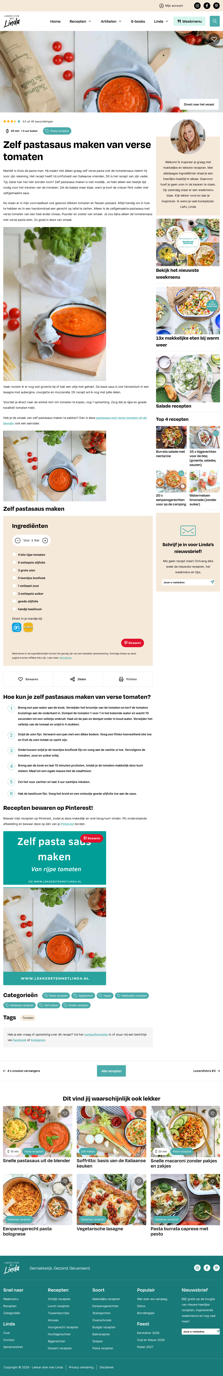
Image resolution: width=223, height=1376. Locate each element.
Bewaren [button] (134, 643)
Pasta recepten (59, 130)
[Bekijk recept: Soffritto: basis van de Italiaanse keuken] (111, 1131)
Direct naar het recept (199, 104)
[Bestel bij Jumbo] (28, 627)
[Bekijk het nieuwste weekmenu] (188, 251)
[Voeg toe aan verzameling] (214, 39)
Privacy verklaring (81, 1367)
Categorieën (11, 1313)
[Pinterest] (216, 5)
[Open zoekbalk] (215, 21)
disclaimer (66, 657)
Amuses (53, 1320)
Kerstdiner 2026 (148, 1333)
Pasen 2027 (145, 1347)
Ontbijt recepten (59, 1299)
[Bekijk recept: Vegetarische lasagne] (111, 1199)
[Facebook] (207, 5)
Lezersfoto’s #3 (204, 1071)
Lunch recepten (59, 1306)
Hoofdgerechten (59, 1334)
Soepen (97, 1341)
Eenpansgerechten (105, 1306)
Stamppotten (101, 1313)
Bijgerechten (56, 1341)
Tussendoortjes (58, 1313)
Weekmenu (192, 21)
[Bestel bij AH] (16, 627)
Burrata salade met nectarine (170, 453)
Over (6, 1333)
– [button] (17, 540)
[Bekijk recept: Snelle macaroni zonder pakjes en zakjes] (185, 1131)
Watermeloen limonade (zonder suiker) (203, 499)
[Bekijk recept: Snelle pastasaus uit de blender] (37, 1131)
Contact (9, 1340)
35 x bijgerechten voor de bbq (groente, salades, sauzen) (203, 458)
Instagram (38, 1040)
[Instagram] (197, 5)
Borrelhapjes (145, 1313)
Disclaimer (107, 1367)
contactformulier (96, 1034)
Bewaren (32, 679)
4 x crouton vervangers (23, 1071)
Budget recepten (104, 1327)
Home (55, 21)
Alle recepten (111, 1071)
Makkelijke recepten (134, 995)
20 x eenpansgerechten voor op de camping (171, 499)
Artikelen (108, 21)
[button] (5, 121)
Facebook (19, 1040)
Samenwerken (13, 1347)
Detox (141, 1306)
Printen (131, 679)
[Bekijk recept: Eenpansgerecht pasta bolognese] (37, 1199)
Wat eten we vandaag (152, 1299)
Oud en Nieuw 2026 (151, 1340)
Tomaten (28, 1017)
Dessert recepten (60, 1348)
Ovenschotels (101, 1320)
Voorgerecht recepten (63, 1327)
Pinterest (67, 824)
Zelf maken (51, 1005)
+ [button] (45, 540)
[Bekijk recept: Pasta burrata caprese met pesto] (185, 1199)
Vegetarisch (85, 995)
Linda (158, 21)
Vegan (107, 995)
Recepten (78, 21)
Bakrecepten (101, 1334)
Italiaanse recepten (22, 1005)
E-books (138, 21)
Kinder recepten (78, 1005)
